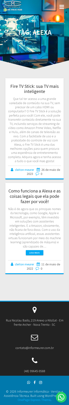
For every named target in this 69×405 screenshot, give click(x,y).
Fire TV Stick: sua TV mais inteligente (34, 88)
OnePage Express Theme (34, 400)
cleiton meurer (24, 170)
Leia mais (34, 252)
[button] (61, 397)
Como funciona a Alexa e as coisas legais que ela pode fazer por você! (34, 196)
